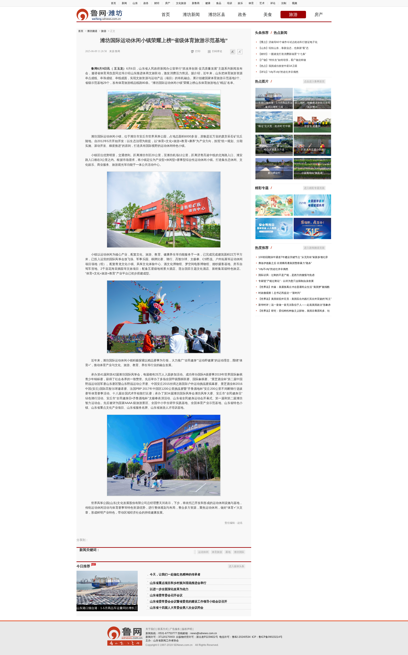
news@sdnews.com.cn (203, 633)
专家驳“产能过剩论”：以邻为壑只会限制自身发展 (286, 281)
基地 (228, 552)
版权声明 (187, 629)
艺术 (262, 3)
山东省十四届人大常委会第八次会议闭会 (176, 607)
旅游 (293, 14)
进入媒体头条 (236, 566)
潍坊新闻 (191, 14)
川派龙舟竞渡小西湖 (312, 149)
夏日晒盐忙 (274, 172)
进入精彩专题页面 (314, 188)
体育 (251, 3)
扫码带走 (217, 51)
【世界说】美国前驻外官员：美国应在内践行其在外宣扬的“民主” (295, 298)
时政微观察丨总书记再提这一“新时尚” (279, 292)
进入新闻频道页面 (314, 247)
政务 (146, 3)
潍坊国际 (239, 552)
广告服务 (175, 629)
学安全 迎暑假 (312, 126)
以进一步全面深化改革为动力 (169, 589)
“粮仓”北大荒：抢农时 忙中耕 (274, 126)
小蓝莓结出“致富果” (312, 172)
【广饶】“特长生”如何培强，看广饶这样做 (282, 60)
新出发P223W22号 (207, 636)
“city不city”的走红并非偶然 (273, 269)
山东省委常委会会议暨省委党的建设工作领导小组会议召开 (188, 601)
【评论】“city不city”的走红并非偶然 (278, 71)
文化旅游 (181, 3)
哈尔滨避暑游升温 (274, 149)
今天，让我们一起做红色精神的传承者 (175, 574)
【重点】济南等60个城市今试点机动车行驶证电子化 (287, 42)
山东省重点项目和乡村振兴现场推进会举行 (178, 583)
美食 (268, 14)
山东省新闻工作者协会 (166, 640)
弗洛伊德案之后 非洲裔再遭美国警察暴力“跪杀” (285, 263)
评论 (272, 3)
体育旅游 (217, 552)
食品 (218, 3)
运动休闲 (203, 552)
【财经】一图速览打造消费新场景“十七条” (282, 54)
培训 (229, 3)
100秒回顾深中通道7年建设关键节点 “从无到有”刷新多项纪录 (293, 257)
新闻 (124, 3)
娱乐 (240, 3)
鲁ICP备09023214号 (270, 636)
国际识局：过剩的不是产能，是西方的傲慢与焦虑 (286, 275)
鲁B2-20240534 (241, 636)
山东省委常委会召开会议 (166, 595)
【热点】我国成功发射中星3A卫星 (277, 65)
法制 (283, 3)
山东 (135, 3)
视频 (294, 3)
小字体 (232, 52)
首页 (113, 3)
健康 (207, 3)
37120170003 (166, 636)
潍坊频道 (92, 31)
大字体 (239, 52)
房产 (167, 3)
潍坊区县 (216, 14)
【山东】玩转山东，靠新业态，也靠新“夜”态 (283, 48)
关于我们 (151, 629)
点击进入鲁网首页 (314, 81)
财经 (156, 3)
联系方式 (163, 629)
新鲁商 (196, 3)
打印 (197, 51)
